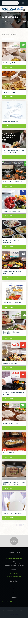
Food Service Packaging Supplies (14, 21)
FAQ (14, 588)
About (14, 592)
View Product (8, 67)
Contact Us (14, 585)
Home (3, 21)
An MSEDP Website (14, 614)
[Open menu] (23, 3)
